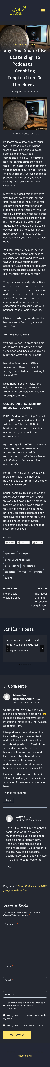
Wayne (17, 91)
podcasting (29, 566)
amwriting (10, 554)
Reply (8, 800)
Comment (11, 924)
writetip (38, 572)
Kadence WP (25, 1055)
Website (9, 994)
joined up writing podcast (17, 560)
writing (8, 578)
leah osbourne (12, 566)
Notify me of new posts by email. (25, 1025)
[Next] (42, 648)
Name (9, 966)
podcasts (10, 572)
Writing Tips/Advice (25, 45)
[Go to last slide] (8, 648)
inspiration (24, 554)
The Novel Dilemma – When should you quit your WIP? (39, 599)
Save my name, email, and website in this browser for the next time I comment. (26, 1005)
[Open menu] (43, 10)
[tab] (19, 664)
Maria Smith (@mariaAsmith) (24, 696)
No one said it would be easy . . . (12, 595)
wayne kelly (24, 572)
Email (9, 980)
